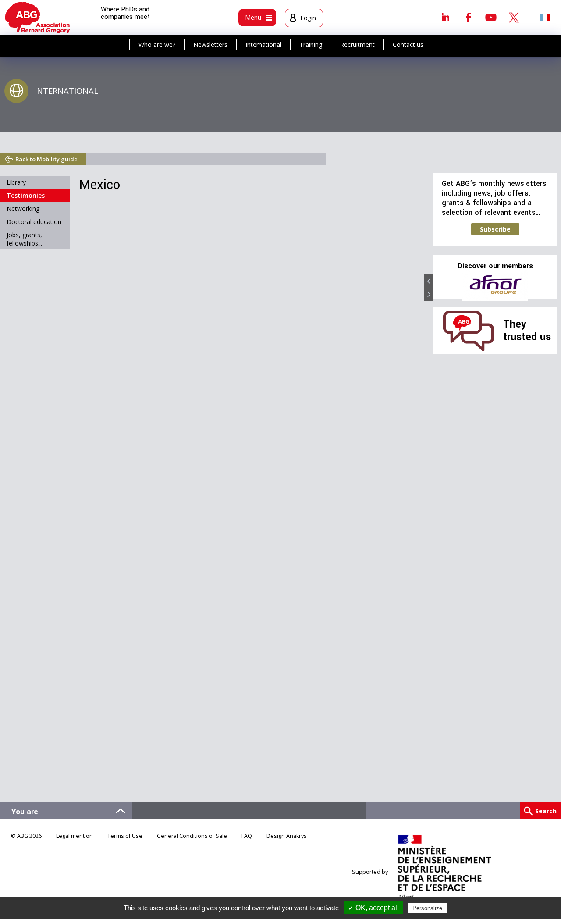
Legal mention (74, 836)
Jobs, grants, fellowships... (24, 239)
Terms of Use (124, 836)
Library (16, 182)
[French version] (545, 17)
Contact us (408, 44)
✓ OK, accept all (373, 908)
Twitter (513, 17)
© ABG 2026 (26, 836)
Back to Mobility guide (46, 159)
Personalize (427, 908)
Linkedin (445, 17)
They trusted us (527, 330)
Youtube (490, 17)
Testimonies (26, 195)
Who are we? (156, 44)
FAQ (246, 836)
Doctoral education (34, 221)
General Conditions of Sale (192, 836)
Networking (23, 208)
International (263, 44)
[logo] (37, 17)
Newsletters (210, 44)
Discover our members (495, 266)
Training (310, 44)
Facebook (468, 17)
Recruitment (357, 44)
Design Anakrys (286, 836)
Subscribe (495, 229)
